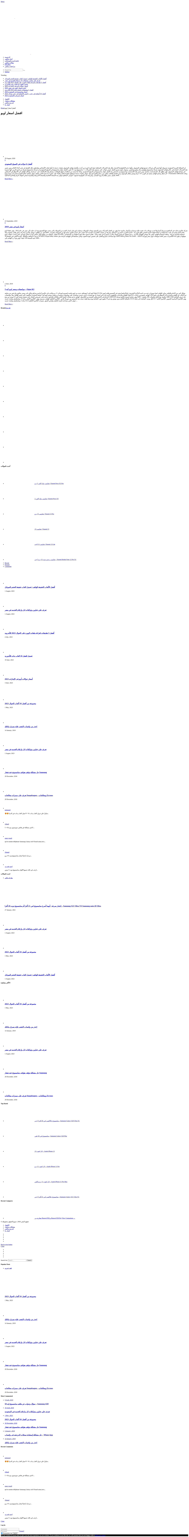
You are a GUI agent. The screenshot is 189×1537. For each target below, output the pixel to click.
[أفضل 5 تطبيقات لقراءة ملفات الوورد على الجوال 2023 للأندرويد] (15, 629)
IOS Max (8, 64)
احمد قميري (9, 866)
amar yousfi (8, 838)
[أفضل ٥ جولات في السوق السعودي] (43, 156)
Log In (15, 1533)
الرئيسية (7, 57)
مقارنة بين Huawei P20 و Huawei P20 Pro (48, 1218)
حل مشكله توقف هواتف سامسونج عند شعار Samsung (26, 772)
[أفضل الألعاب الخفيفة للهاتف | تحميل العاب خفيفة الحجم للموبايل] (15, 583)
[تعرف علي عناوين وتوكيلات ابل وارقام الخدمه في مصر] (15, 606)
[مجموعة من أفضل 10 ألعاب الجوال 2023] (15, 699)
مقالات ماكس (9, 63)
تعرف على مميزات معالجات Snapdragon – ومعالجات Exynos (29, 795)
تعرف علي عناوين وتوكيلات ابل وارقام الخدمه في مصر (22, 80)
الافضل (7, 99)
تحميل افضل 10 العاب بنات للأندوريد (16, 84)
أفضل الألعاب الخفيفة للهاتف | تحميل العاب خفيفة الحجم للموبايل (25, 79)
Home (3, 108)
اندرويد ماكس (9, 103)
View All (8, 308)
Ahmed (7, 852)
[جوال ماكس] (15, 18)
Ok (96, 1535)
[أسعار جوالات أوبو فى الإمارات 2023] (15, 675)
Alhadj (7, 824)
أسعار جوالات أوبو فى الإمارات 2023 (16, 86)
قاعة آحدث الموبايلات (12, 61)
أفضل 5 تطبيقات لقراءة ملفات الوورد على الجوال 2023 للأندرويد (25, 82)
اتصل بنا (7, 105)
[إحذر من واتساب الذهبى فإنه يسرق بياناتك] (15, 723)
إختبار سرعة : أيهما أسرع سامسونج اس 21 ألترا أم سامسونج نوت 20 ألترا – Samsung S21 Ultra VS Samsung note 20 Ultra (53, 906)
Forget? (21, 1531)
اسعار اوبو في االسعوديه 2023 (14, 95)
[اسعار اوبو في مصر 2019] (43, 219)
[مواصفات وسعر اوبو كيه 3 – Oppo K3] (43, 282)
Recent (7, 563)
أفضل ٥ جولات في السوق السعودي (18, 164)
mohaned (7, 810)
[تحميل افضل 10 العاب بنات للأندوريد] (15, 652)
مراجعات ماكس (10, 66)
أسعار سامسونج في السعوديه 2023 (16, 92)
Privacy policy (101, 1535)
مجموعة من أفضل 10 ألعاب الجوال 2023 (20, 703)
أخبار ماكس (8, 59)
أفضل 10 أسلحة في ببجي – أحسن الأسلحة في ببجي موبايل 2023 (25, 94)
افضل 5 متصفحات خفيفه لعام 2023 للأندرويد (19, 90)
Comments (8, 566)
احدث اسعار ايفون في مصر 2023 (15, 88)
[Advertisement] (94, 34)
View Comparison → (68, 1218)
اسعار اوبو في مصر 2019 (14, 227)
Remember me (8, 1533)
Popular (7, 565)
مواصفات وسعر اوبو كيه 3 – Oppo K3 (19, 289)
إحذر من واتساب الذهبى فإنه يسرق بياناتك (21, 726)
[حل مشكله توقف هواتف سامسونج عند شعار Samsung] (15, 768)
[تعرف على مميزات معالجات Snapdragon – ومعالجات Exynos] (15, 791)
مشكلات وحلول (10, 101)
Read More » (9, 179)
